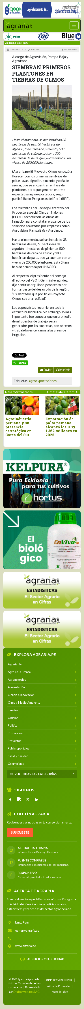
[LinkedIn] (36, 799)
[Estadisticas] (42, 590)
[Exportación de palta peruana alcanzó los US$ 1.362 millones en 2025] (62, 405)
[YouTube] (19, 799)
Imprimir (64, 369)
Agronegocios (16, 43)
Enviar (47, 369)
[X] (27, 799)
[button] (51, 392)
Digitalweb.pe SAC (26, 991)
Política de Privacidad (58, 985)
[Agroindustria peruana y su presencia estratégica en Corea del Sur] (22, 405)
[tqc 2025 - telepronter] (35, 35)
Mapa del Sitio (60, 991)
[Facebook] (10, 799)
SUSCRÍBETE (20, 832)
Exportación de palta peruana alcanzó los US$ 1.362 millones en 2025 (61, 427)
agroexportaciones (43, 381)
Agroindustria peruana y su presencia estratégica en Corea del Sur (18, 427)
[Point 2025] (42, 539)
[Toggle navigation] (74, 25)
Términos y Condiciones (58, 979)
